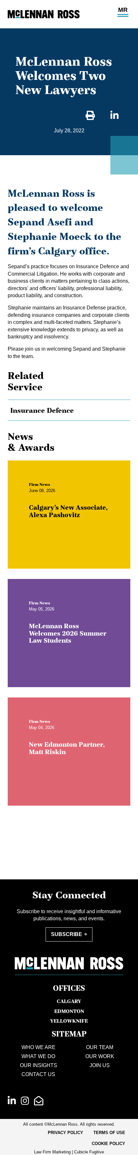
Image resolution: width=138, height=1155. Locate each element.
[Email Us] (38, 1100)
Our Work (99, 1056)
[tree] (69, 410)
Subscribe (66, 934)
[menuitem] (65, 1132)
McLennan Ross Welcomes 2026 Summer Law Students (68, 633)
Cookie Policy (108, 1143)
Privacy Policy (65, 1132)
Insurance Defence (42, 410)
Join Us (100, 1065)
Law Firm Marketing (52, 1152)
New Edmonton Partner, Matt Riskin (67, 748)
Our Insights (38, 1065)
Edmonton (69, 1011)
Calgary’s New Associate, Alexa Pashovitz (68, 511)
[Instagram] (25, 1100)
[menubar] (69, 1138)
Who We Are (39, 1047)
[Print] (90, 115)
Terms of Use (109, 1132)
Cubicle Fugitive (89, 1152)
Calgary (69, 1001)
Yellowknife (69, 1021)
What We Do (38, 1056)
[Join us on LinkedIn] (12, 1100)
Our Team (99, 1047)
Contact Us (38, 1074)
